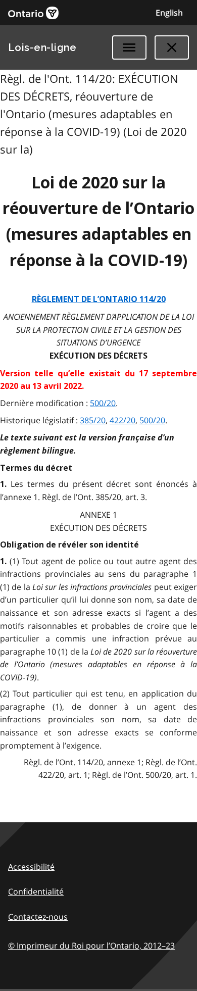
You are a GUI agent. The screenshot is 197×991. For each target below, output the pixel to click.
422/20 (122, 420)
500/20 (103, 403)
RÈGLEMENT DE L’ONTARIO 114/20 (99, 299)
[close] (172, 47)
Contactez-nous (38, 916)
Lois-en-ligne (42, 47)
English (169, 12)
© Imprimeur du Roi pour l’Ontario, (91, 945)
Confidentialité (36, 891)
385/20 (93, 420)
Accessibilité (31, 866)
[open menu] (129, 47)
